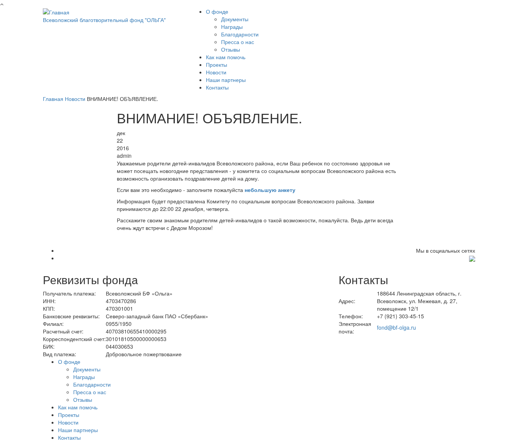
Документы (234, 19)
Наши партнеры (226, 79)
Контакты (217, 87)
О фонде (217, 11)
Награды (232, 26)
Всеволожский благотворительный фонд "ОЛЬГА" (104, 20)
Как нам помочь (225, 57)
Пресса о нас (237, 42)
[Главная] (56, 11)
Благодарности (240, 34)
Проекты (216, 64)
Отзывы (230, 49)
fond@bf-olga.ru (396, 327)
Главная (53, 98)
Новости (216, 72)
